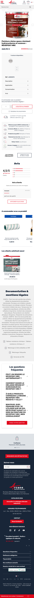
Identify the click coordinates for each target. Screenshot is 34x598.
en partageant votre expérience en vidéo (19, 125)
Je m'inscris (28, 467)
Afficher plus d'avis (17, 201)
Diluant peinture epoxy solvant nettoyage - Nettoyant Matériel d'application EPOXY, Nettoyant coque (12, 274)
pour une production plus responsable (19, 146)
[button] (26, 49)
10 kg (16, 68)
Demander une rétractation (17, 456)
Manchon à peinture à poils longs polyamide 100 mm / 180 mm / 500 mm (11, 239)
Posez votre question (17, 423)
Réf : (6, 77)
